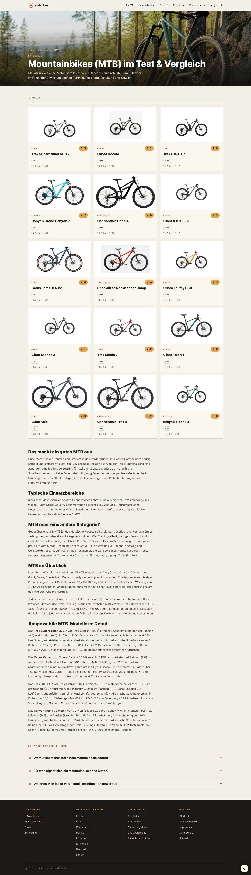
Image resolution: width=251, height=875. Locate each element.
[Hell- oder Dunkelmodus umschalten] (244, 868)
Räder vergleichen (138, 827)
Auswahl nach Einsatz (140, 838)
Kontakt (183, 838)
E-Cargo (81, 838)
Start (31, 50)
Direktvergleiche (137, 832)
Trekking (179, 5)
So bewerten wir (188, 821)
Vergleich (216, 5)
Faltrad (80, 832)
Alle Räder (133, 816)
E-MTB (129, 5)
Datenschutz (186, 832)
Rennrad (81, 849)
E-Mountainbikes (34, 816)
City (78, 821)
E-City (79, 816)
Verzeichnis (197, 5)
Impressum (185, 827)
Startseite (184, 816)
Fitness (80, 854)
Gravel (164, 5)
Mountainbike (146, 5)
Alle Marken (134, 821)
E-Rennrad (82, 843)
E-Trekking (31, 832)
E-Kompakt (82, 827)
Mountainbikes (33, 821)
